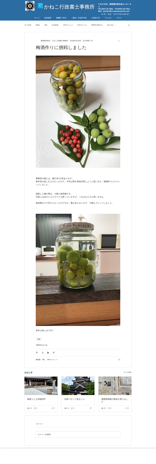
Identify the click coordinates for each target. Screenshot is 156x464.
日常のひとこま (68, 25)
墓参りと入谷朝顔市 (36, 399)
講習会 (38, 25)
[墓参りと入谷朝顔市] (40, 386)
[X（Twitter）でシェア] (42, 352)
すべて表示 (128, 372)
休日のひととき (82, 25)
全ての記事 (27, 25)
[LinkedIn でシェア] (48, 352)
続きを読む (110, 25)
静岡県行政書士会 (96, 25)
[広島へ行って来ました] (78, 386)
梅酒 (38, 339)
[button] (129, 25)
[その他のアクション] (119, 40)
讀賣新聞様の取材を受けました (114, 400)
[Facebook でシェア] (37, 352)
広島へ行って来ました (74, 399)
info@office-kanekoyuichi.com (116, 11)
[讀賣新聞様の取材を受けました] (115, 386)
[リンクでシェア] (54, 352)
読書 (45, 25)
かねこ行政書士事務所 (69, 6)
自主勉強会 (55, 25)
